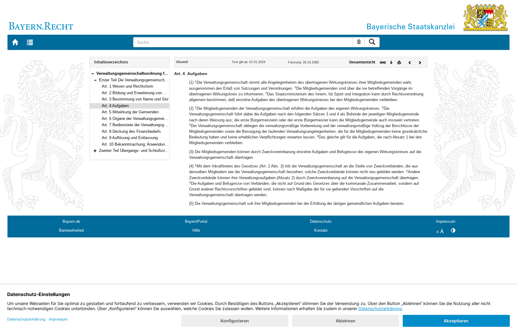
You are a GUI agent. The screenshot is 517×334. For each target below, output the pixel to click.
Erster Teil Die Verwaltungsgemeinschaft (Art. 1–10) (143, 80)
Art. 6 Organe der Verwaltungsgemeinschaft (139, 118)
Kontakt (321, 230)
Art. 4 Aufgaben (115, 105)
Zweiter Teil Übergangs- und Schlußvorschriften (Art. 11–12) (150, 150)
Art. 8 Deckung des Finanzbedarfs (131, 131)
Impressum (445, 221)
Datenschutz (321, 221)
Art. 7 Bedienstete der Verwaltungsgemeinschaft (143, 125)
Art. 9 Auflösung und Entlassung (130, 137)
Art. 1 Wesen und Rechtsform (127, 86)
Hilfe (196, 230)
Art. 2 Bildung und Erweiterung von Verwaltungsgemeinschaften (157, 93)
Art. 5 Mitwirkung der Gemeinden (130, 112)
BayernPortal (196, 221)
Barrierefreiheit (71, 230)
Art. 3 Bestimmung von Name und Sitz (135, 99)
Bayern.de (71, 221)
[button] (92, 73)
